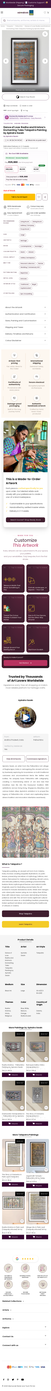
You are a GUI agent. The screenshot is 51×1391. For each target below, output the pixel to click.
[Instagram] (8, 1380)
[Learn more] (21, 106)
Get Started (23, 663)
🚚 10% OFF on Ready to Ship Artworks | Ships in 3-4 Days (26, 4)
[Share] (45, 197)
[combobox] (25, 20)
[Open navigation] (5, 12)
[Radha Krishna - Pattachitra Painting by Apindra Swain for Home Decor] (13, 1047)
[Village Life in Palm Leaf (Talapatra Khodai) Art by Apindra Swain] (37, 1208)
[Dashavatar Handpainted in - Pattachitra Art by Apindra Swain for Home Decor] (13, 1096)
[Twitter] (13, 1380)
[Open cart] (48, 12)
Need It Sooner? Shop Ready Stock (25, 520)
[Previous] (6, 61)
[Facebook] (3, 1380)
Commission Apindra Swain (37, 759)
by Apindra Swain (10, 136)
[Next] (45, 61)
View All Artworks (13, 759)
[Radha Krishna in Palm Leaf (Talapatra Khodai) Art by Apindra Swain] (13, 1208)
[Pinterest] (17, 1380)
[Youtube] (22, 1380)
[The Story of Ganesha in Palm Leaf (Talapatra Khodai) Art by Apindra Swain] (13, 1155)
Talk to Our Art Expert (19, 197)
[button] (25, 117)
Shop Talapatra (25, 914)
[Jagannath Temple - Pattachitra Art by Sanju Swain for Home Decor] (37, 1156)
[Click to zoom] (45, 34)
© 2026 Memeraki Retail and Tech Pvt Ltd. (18, 1386)
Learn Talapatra (25, 924)
